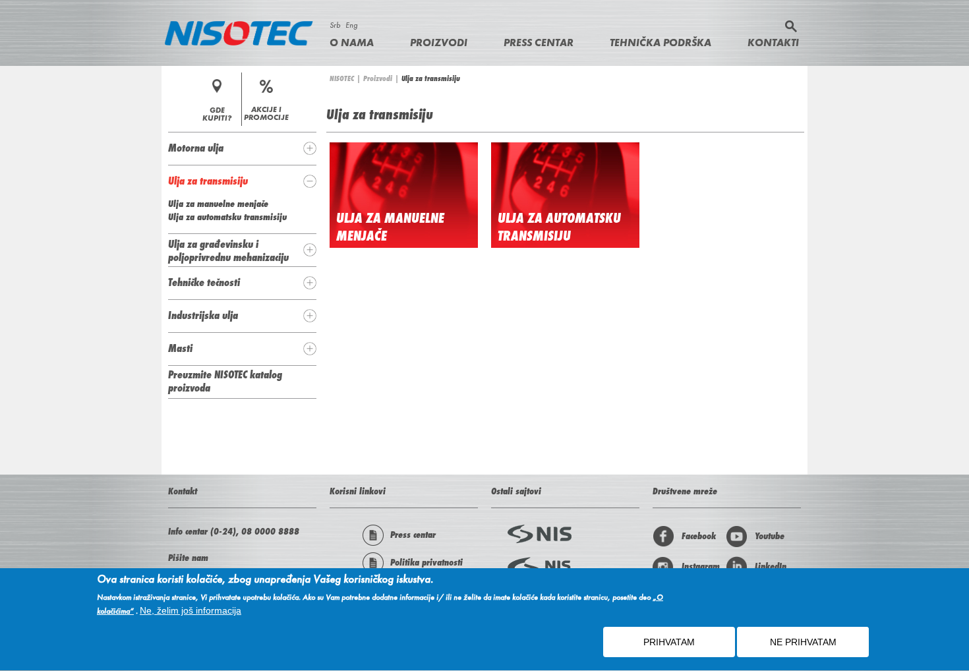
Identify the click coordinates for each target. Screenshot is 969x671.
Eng (351, 25)
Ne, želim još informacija (190, 611)
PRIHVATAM (669, 642)
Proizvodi (438, 42)
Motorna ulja (195, 147)
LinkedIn (770, 566)
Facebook (699, 536)
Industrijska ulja (203, 315)
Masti (180, 348)
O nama (352, 42)
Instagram (701, 566)
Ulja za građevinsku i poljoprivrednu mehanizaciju (228, 250)
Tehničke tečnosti (204, 282)
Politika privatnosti (426, 562)
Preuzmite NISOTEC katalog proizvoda (225, 381)
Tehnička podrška (660, 42)
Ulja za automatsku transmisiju (559, 227)
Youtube (769, 536)
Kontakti (773, 42)
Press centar (538, 42)
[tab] (242, 148)
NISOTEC (342, 78)
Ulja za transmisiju (208, 180)
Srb (335, 25)
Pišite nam (188, 558)
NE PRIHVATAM (803, 642)
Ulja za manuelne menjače (218, 204)
